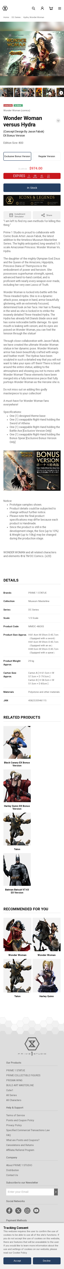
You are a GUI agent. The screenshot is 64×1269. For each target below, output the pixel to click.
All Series (11, 1095)
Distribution (12, 1170)
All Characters (13, 1100)
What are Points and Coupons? (22, 1140)
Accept (17, 1260)
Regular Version (46, 156)
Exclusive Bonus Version (17, 156)
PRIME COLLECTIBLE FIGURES (23, 1075)
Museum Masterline (38, 601)
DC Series (16, 17)
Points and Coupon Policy (20, 1120)
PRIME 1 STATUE (37, 592)
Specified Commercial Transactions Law (28, 1130)
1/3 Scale (33, 618)
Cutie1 (9, 1090)
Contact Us (12, 1175)
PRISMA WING (14, 1080)
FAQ (8, 1135)
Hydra (26, 17)
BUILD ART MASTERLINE (20, 1085)
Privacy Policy (14, 1125)
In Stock (32, 187)
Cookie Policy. (20, 1252)
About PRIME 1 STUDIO (19, 1165)
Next (61, 93)
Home (6, 17)
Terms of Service (15, 1115)
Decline (46, 1260)
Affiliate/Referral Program (20, 1150)
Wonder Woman (37, 17)
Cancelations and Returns (20, 1145)
